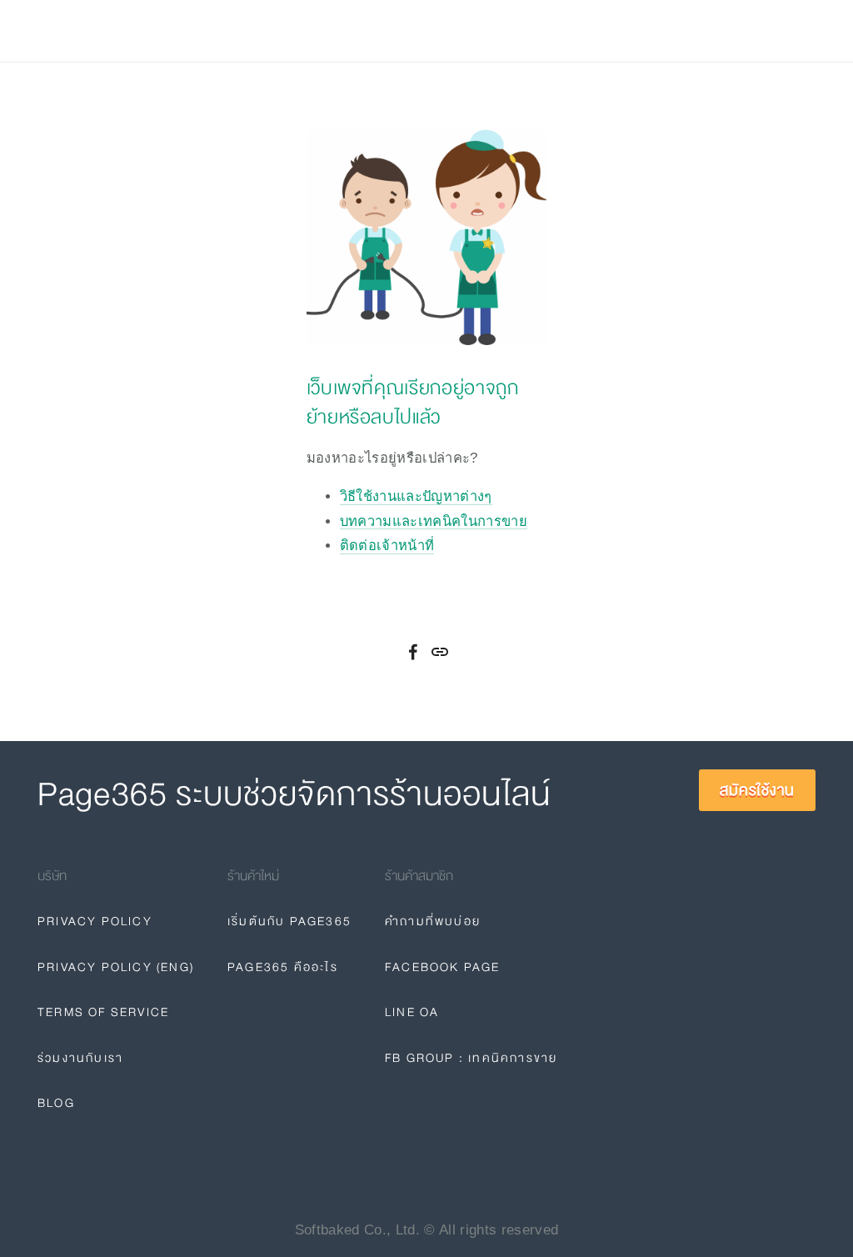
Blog (301, 31)
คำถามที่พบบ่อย (433, 921)
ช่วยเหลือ (235, 31)
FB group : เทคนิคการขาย (471, 1058)
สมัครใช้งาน (762, 31)
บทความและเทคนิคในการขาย (433, 520)
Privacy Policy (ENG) (115, 967)
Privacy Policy (94, 921)
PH (593, 31)
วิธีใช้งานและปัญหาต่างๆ (416, 495)
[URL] (439, 652)
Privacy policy (389, 31)
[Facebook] (413, 652)
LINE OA (412, 1012)
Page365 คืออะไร (282, 967)
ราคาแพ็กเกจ (142, 31)
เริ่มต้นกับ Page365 (289, 921)
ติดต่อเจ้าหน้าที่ (387, 545)
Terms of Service (103, 1012)
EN (628, 31)
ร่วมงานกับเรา (80, 1058)
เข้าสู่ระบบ (672, 31)
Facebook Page (443, 967)
